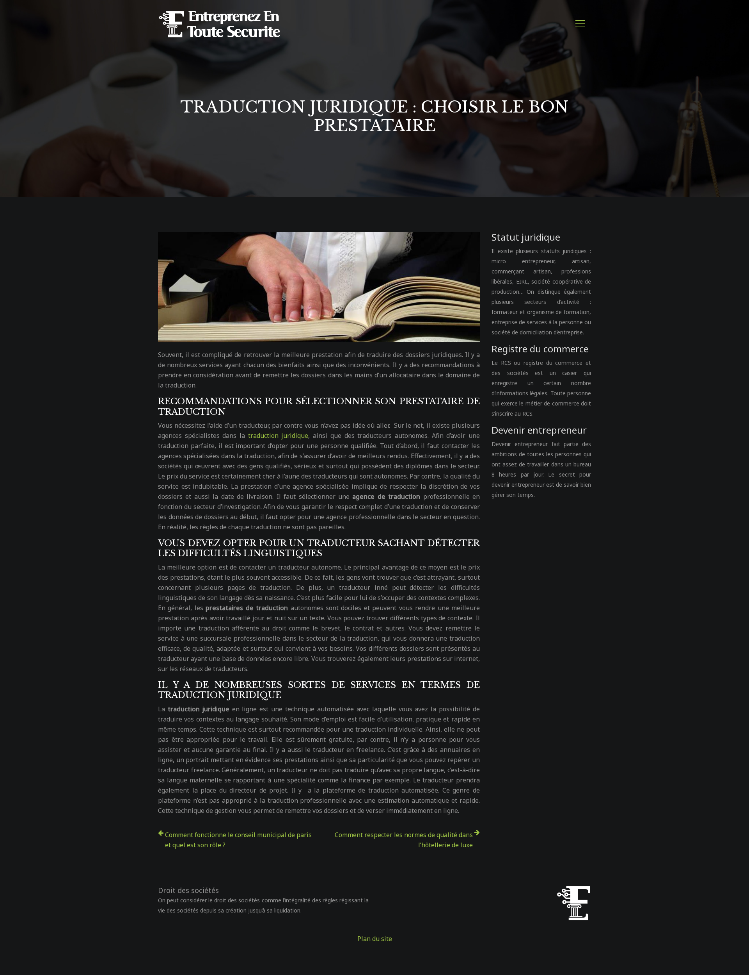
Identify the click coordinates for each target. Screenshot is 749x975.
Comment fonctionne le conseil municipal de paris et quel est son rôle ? (238, 839)
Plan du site (374, 938)
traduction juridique (278, 435)
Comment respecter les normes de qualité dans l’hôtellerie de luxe (404, 839)
